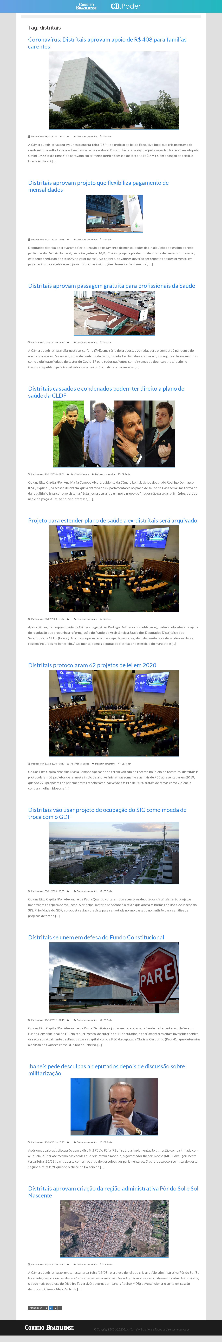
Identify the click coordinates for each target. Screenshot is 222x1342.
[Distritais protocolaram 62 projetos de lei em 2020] (114, 713)
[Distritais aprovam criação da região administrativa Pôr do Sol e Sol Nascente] (114, 1228)
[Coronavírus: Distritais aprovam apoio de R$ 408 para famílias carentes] (114, 90)
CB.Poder (126, 474)
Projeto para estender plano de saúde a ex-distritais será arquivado (112, 520)
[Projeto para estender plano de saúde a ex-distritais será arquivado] (114, 568)
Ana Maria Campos (80, 474)
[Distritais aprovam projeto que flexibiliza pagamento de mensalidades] (114, 213)
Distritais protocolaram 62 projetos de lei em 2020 (92, 665)
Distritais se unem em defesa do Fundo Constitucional (96, 937)
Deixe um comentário (87, 136)
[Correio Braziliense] (89, 6)
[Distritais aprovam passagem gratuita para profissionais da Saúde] (114, 313)
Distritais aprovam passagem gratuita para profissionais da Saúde (111, 285)
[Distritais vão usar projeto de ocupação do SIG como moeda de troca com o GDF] (114, 853)
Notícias (107, 136)
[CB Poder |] (124, 6)
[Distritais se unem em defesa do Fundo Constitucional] (114, 977)
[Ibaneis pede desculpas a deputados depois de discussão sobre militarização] (114, 1106)
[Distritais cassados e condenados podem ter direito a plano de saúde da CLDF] (114, 433)
